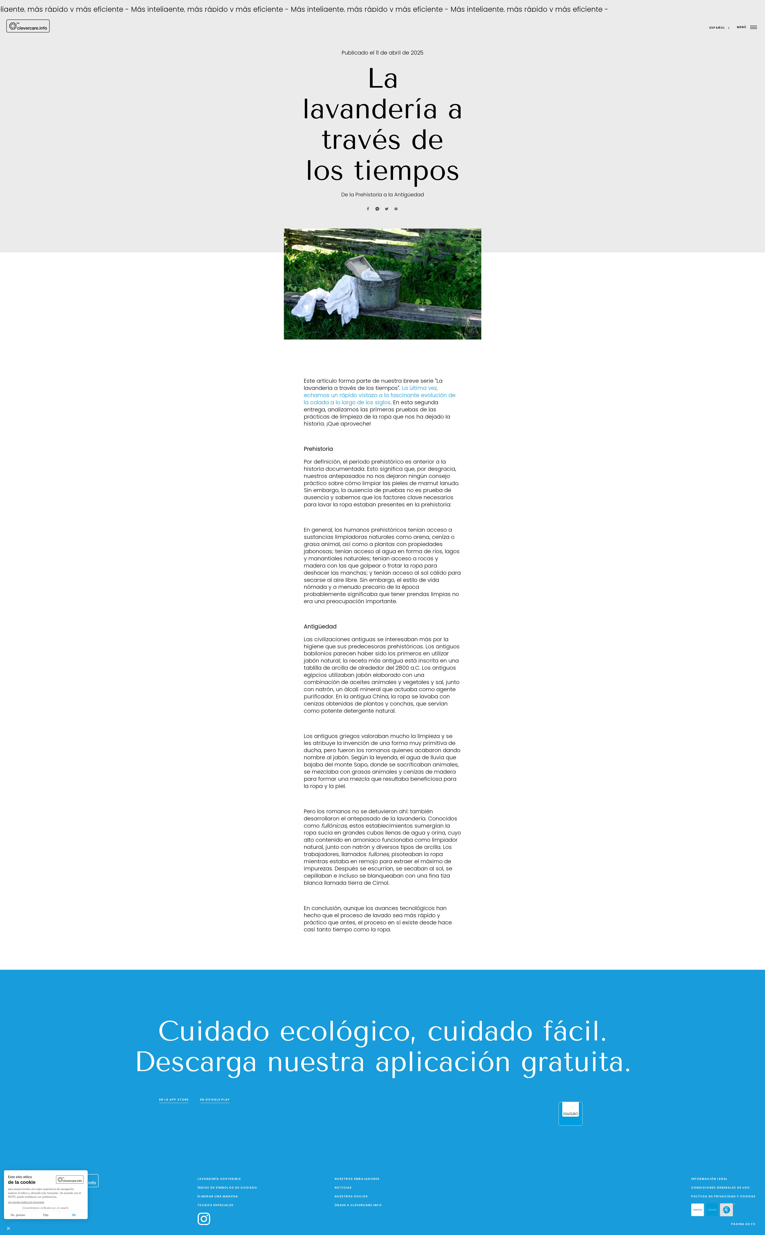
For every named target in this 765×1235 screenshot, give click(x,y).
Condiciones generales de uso (720, 1187)
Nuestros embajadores (357, 1179)
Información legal (709, 1179)
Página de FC (743, 1224)
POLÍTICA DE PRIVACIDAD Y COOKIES (723, 1196)
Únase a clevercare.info (358, 1205)
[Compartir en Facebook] (368, 209)
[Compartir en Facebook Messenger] (377, 209)
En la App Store (174, 1099)
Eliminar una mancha (217, 1196)
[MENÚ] (752, 27)
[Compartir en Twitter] (386, 209)
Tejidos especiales (215, 1205)
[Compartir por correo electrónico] (396, 209)
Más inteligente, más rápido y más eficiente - (146, 10)
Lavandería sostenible (219, 1179)
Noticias (343, 1187)
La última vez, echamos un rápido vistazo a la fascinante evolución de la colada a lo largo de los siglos (379, 396)
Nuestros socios (351, 1196)
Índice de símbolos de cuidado (227, 1187)
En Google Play (215, 1099)
